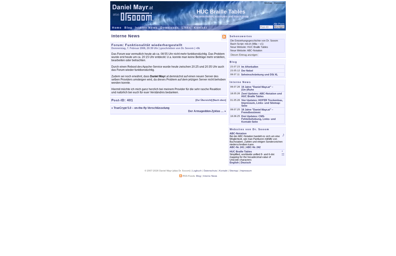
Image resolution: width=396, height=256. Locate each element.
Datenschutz (210, 170)
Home (117, 27)
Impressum (279, 3)
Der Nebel (247, 70)
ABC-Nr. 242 (253, 147)
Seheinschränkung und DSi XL (259, 74)
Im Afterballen (249, 66)
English (234, 162)
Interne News (146, 27)
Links (186, 27)
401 (130, 100)
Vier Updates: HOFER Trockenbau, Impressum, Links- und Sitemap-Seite (262, 103)
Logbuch (197, 170)
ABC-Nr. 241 (237, 147)
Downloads (169, 27)
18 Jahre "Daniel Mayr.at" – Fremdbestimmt (257, 111)
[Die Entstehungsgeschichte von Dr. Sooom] (257, 40)
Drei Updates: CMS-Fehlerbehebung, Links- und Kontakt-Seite (258, 119)
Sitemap (268, 3)
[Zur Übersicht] (203, 100)
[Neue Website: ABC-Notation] (257, 50)
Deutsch (246, 162)
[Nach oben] (219, 100)
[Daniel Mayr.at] (133, 10)
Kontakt (200, 27)
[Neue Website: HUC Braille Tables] (257, 47)
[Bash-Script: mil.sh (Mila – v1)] (257, 44)
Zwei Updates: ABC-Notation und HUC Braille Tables (261, 95)
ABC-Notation (238, 133)
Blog (128, 27)
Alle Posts (279, 23)
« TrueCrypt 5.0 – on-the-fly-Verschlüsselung (140, 108)
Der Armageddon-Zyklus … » (207, 111)
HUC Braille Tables (221, 11)
